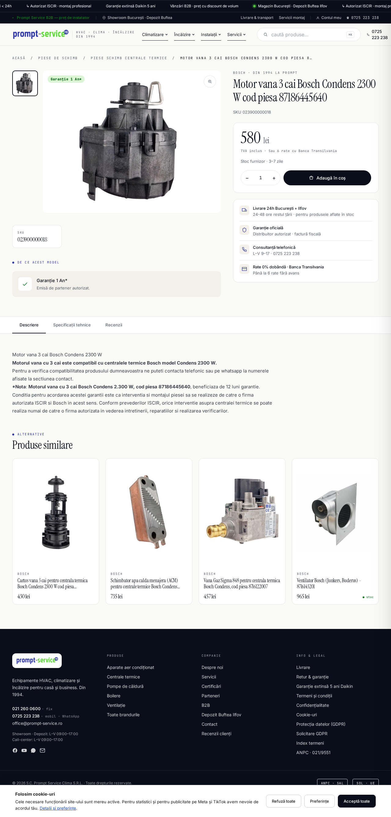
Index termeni (310, 743)
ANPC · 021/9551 (313, 752)
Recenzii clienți (216, 733)
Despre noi (212, 667)
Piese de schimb (58, 58)
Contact (209, 724)
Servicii (209, 676)
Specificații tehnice (72, 324)
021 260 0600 (26, 708)
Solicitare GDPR (311, 733)
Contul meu (331, 17)
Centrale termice (123, 676)
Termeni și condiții (314, 695)
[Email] (42, 750)
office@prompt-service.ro (37, 723)
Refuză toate (283, 801)
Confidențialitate (312, 705)
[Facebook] (15, 750)
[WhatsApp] (33, 750)
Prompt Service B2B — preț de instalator (53, 17)
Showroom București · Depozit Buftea (140, 17)
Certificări (211, 686)
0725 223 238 (380, 34)
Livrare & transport (257, 17)
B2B (206, 705)
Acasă (18, 58)
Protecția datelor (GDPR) (320, 724)
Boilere (113, 695)
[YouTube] (24, 750)
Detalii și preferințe (58, 808)
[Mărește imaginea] (210, 81)
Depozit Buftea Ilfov (221, 714)
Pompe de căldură (125, 686)
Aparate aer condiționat (130, 667)
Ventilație (116, 705)
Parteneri (211, 695)
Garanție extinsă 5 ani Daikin (324, 686)
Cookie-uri (306, 714)
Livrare (303, 667)
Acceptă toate (357, 801)
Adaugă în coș (331, 177)
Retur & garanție (312, 676)
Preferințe (319, 801)
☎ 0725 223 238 (363, 17)
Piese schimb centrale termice (129, 58)
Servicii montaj (292, 17)
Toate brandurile (123, 714)
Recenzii (113, 324)
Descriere (29, 324)
